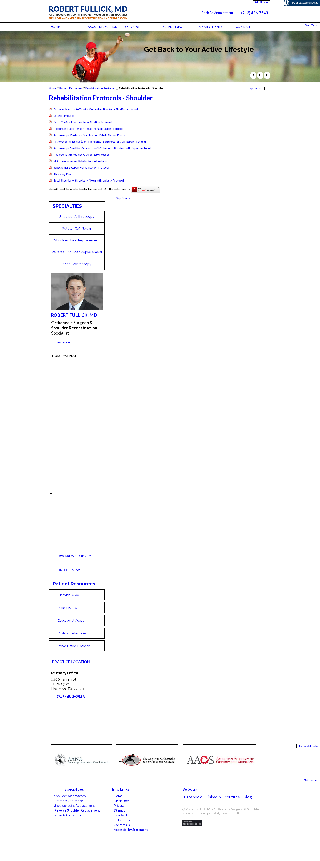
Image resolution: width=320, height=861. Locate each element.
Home (55, 26)
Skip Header (261, 2)
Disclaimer (121, 801)
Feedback (121, 815)
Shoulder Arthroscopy (76, 217)
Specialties (67, 206)
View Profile (63, 342)
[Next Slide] (267, 76)
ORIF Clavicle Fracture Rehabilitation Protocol (83, 122)
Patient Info (172, 26)
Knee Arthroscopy (76, 264)
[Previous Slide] (253, 76)
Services (132, 26)
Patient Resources (70, 88)
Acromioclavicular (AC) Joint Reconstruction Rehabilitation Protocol (96, 109)
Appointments (211, 26)
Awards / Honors (75, 556)
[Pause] (260, 76)
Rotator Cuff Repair (77, 228)
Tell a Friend (122, 820)
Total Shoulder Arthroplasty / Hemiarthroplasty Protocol (89, 180)
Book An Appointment (217, 13)
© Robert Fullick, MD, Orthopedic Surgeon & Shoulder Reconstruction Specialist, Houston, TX (221, 811)
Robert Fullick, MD (74, 315)
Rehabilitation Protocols (100, 88)
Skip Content (256, 88)
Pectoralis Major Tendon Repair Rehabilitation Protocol (88, 128)
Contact (243, 26)
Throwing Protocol (65, 174)
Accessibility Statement (131, 830)
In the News (70, 570)
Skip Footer (311, 780)
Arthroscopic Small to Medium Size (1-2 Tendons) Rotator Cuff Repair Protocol (102, 148)
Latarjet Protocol (64, 115)
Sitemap (119, 810)
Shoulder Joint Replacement (76, 240)
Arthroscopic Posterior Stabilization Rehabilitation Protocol (91, 135)
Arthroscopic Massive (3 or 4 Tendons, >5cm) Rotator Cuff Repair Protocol (100, 141)
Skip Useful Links (308, 745)
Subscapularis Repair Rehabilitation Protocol (81, 167)
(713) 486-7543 (254, 13)
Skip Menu (311, 25)
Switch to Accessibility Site (305, 2)
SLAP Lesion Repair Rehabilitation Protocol (80, 161)
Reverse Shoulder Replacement (76, 252)
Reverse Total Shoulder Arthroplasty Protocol (82, 154)
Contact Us (122, 825)
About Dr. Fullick (102, 26)
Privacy (119, 805)
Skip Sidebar (123, 198)
